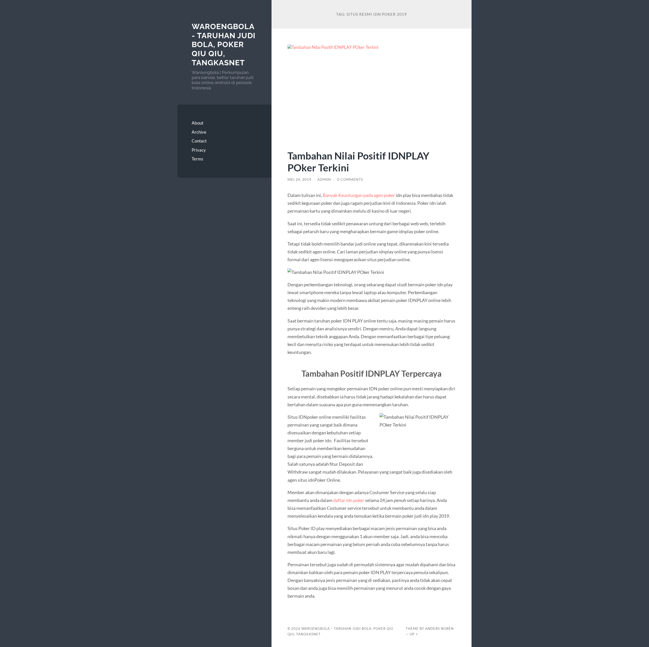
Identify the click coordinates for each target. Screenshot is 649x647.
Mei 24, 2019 (299, 179)
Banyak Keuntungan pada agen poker (359, 195)
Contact (199, 141)
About (197, 123)
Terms (197, 158)
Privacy (199, 150)
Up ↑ (414, 634)
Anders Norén (439, 628)
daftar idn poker (348, 500)
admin (324, 179)
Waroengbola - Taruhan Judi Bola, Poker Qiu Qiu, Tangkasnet (224, 44)
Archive (199, 132)
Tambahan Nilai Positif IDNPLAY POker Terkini (358, 161)
